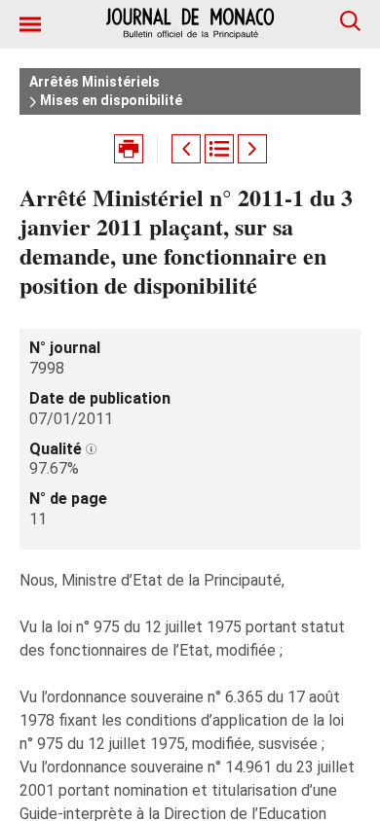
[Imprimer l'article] (128, 148)
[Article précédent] (186, 148)
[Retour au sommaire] (219, 148)
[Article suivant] (252, 148)
